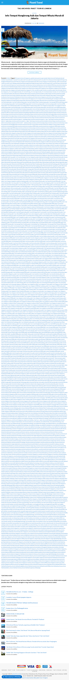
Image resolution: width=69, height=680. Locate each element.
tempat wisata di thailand (39, 485)
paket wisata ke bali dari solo (33, 382)
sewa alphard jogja (10, 425)
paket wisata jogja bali (20, 378)
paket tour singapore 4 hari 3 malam (24, 289)
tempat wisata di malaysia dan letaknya (32, 473)
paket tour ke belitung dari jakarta (10, 232)
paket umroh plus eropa (55, 348)
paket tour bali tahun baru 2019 (27, 200)
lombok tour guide (23, 145)
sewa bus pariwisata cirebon (36, 432)
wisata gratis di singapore (16, 542)
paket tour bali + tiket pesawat (31, 184)
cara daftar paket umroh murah (54, 90)
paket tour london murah (42, 255)
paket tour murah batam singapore (53, 267)
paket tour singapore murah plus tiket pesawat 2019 (54, 310)
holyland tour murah (32, 134)
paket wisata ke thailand (49, 385)
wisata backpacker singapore (20, 531)
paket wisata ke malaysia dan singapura (32, 384)
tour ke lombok (8, 516)
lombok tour (51, 143)
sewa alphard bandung (55, 421)
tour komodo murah (6, 518)
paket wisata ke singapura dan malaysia (33, 385)
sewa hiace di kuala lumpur (59, 454)
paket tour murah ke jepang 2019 (18, 272)
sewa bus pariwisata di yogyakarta (51, 435)
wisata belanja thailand (54, 533)
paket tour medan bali (36, 265)
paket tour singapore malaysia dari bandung (16, 305)
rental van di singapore (17, 420)
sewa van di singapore (40, 464)
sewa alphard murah (58, 425)
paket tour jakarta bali (20, 220)
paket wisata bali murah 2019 (32, 370)
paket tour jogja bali (57, 227)
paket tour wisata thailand (54, 330)
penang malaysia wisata (47, 411)
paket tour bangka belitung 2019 (53, 201)
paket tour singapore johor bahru (21, 298)
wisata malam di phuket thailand (35, 550)
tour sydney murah (42, 525)
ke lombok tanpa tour (55, 140)
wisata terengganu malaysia (22, 564)
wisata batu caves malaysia (28, 533)
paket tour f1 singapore (19, 217)
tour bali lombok (9, 504)
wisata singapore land (35, 561)
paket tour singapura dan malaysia (56, 313)
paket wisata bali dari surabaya (19, 368)
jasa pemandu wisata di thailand (26, 140)
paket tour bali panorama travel (42, 198)
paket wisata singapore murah (13, 404)
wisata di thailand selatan (26, 540)
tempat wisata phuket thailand (34, 492)
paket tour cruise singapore (32, 214)
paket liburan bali (5, 160)
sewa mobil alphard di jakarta (51, 457)
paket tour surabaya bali (29, 315)
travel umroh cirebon (58, 526)
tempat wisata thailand (31, 495)
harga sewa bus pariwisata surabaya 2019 (25, 126)
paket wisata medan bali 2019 (43, 394)
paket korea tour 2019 (44, 159)
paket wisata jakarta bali (56, 377)
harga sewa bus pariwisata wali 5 (36, 129)
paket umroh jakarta (30, 339)
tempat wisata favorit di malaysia (29, 488)
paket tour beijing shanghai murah (14, 208)
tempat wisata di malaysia (16, 471)
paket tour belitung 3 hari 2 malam (19, 210)
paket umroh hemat (62, 337)
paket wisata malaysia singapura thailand (25, 394)
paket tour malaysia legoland (55, 260)
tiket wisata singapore (35, 500)
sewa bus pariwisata (45, 428)
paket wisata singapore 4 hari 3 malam (54, 399)
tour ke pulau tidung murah (59, 516)
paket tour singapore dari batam (29, 293)
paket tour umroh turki (37, 325)
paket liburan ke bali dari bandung (48, 164)
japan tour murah (14, 140)
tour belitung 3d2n (20, 507)
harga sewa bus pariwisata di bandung (23, 116)
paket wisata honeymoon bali (42, 377)
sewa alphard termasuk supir (59, 427)
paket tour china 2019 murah (18, 214)
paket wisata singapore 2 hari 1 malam (19, 399)
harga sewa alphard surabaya (37, 110)
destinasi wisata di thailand (12, 97)
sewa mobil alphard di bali (21, 457)
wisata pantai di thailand (50, 557)
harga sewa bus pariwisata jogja (37, 122)
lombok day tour (9, 143)
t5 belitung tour (18, 466)
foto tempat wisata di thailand (43, 98)
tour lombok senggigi (50, 519)
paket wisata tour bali (23, 409)
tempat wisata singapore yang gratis (18, 494)
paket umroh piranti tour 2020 (38, 346)
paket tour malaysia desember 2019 (38, 260)
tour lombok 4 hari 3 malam (19, 519)
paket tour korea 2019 (36, 241)
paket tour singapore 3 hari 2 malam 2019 (57, 287)
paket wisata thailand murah (58, 408)
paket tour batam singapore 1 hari (15, 205)
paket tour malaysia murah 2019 (20, 262)
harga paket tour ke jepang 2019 (17, 104)
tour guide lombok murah (38, 511)
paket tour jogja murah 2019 (30, 229)
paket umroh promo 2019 (36, 351)
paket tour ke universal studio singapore (47, 239)
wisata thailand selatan (15, 567)
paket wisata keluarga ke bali (15, 387)
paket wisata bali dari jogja (54, 366)
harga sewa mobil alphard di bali (14, 131)
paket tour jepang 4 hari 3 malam (19, 224)
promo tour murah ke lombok (31, 415)
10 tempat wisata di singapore (22, 78)
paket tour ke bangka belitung (32, 231)
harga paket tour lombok (7, 105)
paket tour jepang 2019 (54, 222)
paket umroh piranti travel (53, 346)
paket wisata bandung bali (53, 372)
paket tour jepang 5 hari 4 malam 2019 (53, 224)
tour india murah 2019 (29, 512)
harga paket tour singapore (41, 105)
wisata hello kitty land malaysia (57, 542)
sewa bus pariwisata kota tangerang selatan (49, 440)
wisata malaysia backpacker (19, 552)
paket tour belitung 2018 (57, 208)
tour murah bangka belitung (18, 521)
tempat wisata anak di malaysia (9, 468)
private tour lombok (32, 413)
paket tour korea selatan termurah (36, 246)
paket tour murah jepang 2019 (49, 269)
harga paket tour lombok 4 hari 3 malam (24, 105)
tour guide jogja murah (25, 511)
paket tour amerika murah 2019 (50, 181)
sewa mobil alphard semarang (31, 463)
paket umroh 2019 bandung (31, 332)
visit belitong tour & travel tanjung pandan (16, 530)
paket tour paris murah (42, 281)
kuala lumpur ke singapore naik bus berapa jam (44, 141)
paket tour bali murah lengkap (55, 195)
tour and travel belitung (23, 502)
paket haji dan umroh (41, 157)
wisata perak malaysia (26, 559)
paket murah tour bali (61, 176)
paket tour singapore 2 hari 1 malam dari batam (13, 286)
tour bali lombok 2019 (19, 504)
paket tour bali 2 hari (55, 184)
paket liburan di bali (34, 162)
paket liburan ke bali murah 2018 (30, 167)
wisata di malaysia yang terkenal (30, 537)
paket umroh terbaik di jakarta (39, 353)
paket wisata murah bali (57, 394)
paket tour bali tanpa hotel (42, 200)
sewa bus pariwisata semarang (13, 449)
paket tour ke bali (56, 229)
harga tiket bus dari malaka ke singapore (51, 131)
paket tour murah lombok (52, 274)
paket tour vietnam (25, 327)
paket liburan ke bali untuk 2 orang (22, 169)
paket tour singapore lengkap (39, 299)
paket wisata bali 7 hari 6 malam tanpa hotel (41, 365)
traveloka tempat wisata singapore (10, 528)
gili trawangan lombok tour (58, 98)
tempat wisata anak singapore (41, 468)
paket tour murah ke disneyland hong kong (35, 270)
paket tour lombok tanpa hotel (56, 253)
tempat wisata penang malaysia (18, 492)
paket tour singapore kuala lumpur (54, 298)
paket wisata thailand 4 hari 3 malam (41, 408)
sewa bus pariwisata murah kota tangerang (25, 445)
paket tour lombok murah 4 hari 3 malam (21, 253)
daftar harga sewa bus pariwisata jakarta (34, 93)
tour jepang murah (50, 512)
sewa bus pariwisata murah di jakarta (30, 444)
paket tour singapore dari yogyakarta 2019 (54, 294)
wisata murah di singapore (40, 555)
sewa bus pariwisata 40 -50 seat (58, 428)
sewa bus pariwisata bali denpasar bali (44, 430)
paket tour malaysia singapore (35, 262)
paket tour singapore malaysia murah (58, 305)
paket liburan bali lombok (45, 160)
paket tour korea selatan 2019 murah (18, 246)
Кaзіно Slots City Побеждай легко (17, 608)
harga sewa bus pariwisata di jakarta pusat (20, 117)
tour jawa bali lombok (40, 512)
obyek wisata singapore (41, 155)
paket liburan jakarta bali (45, 162)
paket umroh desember (34, 336)
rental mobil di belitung (54, 418)
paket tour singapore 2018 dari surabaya (35, 286)
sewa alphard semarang (34, 427)
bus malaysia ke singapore (39, 88)
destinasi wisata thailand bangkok (9, 98)
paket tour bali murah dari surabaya (38, 195)
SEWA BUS (49, 670)
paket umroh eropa (23, 337)
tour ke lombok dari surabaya (45, 516)
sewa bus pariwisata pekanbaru (17, 447)
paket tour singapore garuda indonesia (11, 296)
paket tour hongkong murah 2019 (40, 219)
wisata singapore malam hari (48, 561)
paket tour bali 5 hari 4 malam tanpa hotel (21, 189)
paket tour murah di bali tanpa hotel (33, 269)
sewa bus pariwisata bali (28, 430)
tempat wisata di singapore (21, 478)
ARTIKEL (64, 670)
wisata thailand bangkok (18, 566)
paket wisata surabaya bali (33, 406)
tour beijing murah (43, 506)
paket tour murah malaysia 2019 (38, 275)
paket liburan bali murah (7, 162)
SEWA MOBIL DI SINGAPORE (15, 614)
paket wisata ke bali (16, 380)
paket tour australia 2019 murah (59, 183)
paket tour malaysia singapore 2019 (53, 262)
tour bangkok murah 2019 (32, 506)
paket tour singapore (29, 284)
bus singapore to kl (29, 90)
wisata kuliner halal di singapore (28, 549)
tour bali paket (28, 504)
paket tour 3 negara (42, 677)
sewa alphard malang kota (45, 425)
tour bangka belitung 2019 (50, 504)
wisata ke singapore (19, 545)
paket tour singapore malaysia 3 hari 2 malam (27, 301)
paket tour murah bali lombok (36, 267)
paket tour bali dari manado (14, 191)
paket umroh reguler (14, 353)
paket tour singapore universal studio (21, 313)
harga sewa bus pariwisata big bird (44, 112)
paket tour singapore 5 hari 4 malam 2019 (16, 291)
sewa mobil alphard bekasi (8, 457)
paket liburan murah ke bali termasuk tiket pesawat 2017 (49, 174)
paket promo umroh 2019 (34, 177)
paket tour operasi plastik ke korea (47, 279)
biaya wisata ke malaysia (60, 85)
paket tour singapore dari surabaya (15, 294)
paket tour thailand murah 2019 (39, 322)
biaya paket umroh (24, 85)
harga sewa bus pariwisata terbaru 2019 (42, 128)
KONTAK (34, 671)
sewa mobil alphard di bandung (36, 457)
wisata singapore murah (12, 562)
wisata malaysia (61, 550)
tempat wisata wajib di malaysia (59, 497)
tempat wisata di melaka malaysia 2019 (42, 475)
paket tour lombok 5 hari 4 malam (23, 251)
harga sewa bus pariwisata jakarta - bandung (16, 119)
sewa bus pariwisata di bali (50, 432)
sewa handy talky (31, 677)
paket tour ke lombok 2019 (29, 236)
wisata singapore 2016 (12, 561)
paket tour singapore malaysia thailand (11, 306)
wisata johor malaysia (6, 543)
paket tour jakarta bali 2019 (33, 220)
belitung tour (58, 83)
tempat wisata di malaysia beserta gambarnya (51, 471)
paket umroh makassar (11, 341)
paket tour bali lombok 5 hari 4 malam (46, 193)
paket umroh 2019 (19, 332)
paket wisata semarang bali (57, 397)
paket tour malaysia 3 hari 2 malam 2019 (11, 258)
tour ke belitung (38, 514)
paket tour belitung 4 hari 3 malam (37, 210)
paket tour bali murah (10, 195)
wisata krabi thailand (16, 547)
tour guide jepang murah (13, 511)
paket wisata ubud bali (50, 409)
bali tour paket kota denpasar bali (47, 79)
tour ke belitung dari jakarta (50, 514)
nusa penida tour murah (58, 148)
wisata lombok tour (21, 550)
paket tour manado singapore (23, 265)
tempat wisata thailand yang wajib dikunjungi (17, 497)
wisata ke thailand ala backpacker (55, 545)
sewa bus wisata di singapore (45, 454)
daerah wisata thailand (18, 93)
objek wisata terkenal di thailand (34, 153)
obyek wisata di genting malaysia (14, 155)
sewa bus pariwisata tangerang (51, 451)
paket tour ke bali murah (18, 231)
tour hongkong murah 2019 (16, 512)
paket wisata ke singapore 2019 (15, 385)
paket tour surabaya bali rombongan (52, 317)
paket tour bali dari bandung (39, 189)
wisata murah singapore (26, 557)
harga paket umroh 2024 (21, 107)
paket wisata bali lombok (51, 368)
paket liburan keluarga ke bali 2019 (18, 171)
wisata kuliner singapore (60, 549)
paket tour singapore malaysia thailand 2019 (32, 306)
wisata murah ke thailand (14, 557)
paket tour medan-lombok (49, 265)
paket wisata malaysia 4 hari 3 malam (52, 390)
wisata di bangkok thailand (55, 535)
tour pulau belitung (32, 525)
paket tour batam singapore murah (49, 207)
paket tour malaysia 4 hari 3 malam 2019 (49, 258)
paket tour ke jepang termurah (12, 234)
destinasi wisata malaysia (25, 97)
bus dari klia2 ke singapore (36, 86)
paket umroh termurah (53, 353)
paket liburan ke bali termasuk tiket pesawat (50, 167)
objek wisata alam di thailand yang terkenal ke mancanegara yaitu (48, 150)
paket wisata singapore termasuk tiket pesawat (52, 404)
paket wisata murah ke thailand (33, 396)
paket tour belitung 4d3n (52, 210)
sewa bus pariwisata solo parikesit (29, 449)
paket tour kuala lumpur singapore (15, 248)
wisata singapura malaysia (7, 564)
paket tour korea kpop (48, 243)
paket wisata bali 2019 (57, 360)
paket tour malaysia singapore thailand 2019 (27, 263)
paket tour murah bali (23, 267)
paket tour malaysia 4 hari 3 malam (30, 258)
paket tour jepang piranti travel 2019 (14, 227)
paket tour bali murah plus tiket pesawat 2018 (45, 196)
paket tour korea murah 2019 (8, 244)
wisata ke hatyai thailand (19, 543)
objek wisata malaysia (56, 152)
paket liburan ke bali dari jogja (15, 165)
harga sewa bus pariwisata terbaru (23, 128)
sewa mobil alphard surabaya (46, 463)
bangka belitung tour (61, 79)
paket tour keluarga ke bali (15, 241)
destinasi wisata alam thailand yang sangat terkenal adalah (19, 95)
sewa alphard (36, 421)
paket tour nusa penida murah (30, 279)
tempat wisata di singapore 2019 (37, 478)
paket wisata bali (40, 358)
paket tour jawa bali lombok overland (16, 222)
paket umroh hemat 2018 (7, 339)
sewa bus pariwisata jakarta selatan (45, 439)
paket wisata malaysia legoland (24, 392)
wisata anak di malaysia (43, 530)
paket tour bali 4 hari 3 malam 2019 (41, 188)
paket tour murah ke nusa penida (55, 272)
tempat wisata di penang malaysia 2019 (51, 476)
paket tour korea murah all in (38, 244)
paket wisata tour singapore (37, 409)
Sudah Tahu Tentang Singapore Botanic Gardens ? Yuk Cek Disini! (26, 652)
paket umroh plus (32, 348)
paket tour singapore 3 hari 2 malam (37, 287)
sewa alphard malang (33, 425)
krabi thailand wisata (27, 141)
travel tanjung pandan (30, 526)
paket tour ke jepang (24, 232)
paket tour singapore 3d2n (8, 289)
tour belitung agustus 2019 (46, 507)
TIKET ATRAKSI (57, 670)
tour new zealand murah (47, 523)
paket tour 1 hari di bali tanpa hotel (10, 179)
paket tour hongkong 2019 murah (9, 219)
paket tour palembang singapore (27, 281)
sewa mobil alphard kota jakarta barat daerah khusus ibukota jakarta (26, 461)
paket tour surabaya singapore (21, 318)
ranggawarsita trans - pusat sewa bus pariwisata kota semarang (33, 416)
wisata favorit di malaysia (39, 540)
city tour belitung (25, 92)
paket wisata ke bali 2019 (27, 380)
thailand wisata (58, 499)
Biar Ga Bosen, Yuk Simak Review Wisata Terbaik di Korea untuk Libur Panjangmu (31, 641)
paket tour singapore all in (47, 291)
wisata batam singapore (14, 533)
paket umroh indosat (19, 339)
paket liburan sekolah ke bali (34, 176)
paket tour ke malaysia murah (19, 238)
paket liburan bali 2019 (16, 160)
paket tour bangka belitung (38, 201)
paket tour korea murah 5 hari (23, 244)
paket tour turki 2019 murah (52, 324)
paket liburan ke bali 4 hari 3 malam (30, 164)
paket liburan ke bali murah (15, 167)
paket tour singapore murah (12, 308)
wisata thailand (47, 564)
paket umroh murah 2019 (7, 342)
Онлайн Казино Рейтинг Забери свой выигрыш (22, 603)
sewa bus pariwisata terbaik (20, 452)
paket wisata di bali (39, 375)
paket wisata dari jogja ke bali (8, 375)
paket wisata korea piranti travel (32, 387)
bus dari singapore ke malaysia (25, 88)
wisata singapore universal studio (55, 562)
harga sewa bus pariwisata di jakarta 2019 (43, 116)
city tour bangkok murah (15, 92)
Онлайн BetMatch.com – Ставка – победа (19, 592)
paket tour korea (26, 241)
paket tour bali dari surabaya (41, 191)
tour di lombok (49, 509)
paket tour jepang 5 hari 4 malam (36, 224)
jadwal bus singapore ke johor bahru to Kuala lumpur (41, 136)
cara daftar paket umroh (40, 90)
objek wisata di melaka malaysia (25, 152)
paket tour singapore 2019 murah (20, 287)
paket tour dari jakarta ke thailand (48, 214)
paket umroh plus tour (18, 349)
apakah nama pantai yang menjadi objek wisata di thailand (45, 78)
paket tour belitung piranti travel (35, 212)
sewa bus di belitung (6, 428)
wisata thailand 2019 (57, 564)
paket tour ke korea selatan (51, 234)
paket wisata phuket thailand (13, 397)
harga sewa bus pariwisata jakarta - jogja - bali (20, 121)
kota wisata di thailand (15, 141)
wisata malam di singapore (50, 550)
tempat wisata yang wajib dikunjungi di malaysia (13, 499)
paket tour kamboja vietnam (45, 229)
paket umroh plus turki (29, 349)
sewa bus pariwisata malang (18, 442)
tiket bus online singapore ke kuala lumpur (18, 500)
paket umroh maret (22, 341)
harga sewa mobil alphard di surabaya (31, 131)
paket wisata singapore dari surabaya (26, 401)
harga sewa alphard (11, 110)
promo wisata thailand (44, 415)
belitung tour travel (14, 85)
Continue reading (34, 72)
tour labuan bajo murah (17, 518)
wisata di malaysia (17, 537)
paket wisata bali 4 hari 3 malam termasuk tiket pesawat (47, 363)
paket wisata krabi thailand (47, 387)
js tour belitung (45, 140)
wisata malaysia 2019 (6, 552)
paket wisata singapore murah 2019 (30, 404)
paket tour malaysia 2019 (43, 256)
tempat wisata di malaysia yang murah (22, 475)
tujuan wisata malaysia (52, 528)
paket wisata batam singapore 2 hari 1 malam (37, 373)
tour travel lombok (52, 525)
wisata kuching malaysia (28, 547)
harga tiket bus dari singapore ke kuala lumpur (28, 133)
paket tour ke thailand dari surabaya (13, 239)
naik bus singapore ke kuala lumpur (43, 148)
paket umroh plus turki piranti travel (10, 351)
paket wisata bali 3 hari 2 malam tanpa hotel (48, 361)
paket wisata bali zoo (41, 372)
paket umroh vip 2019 (48, 356)
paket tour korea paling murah (53, 244)
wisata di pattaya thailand (45, 537)
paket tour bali (18, 184)
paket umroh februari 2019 (34, 337)
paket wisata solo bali (20, 406)
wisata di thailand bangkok (12, 540)
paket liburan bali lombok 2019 (59, 160)
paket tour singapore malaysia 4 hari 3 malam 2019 (33, 303)
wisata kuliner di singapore (13, 549)
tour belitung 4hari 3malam (32, 507)
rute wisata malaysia (28, 421)
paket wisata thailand (12, 408)
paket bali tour (8, 157)
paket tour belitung (28, 208)
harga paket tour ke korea (31, 104)
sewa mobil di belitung (12, 464)
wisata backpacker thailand (36, 531)
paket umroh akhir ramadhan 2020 (9, 334)
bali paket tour (11, 79)
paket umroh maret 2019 (34, 341)
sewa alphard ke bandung (21, 425)
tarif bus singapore (27, 466)
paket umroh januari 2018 (42, 339)
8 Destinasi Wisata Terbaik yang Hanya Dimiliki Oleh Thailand (25, 625)
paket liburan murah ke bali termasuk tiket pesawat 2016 (20, 174)
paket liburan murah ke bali (15, 172)
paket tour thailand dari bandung (9, 322)
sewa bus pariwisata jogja (14, 440)
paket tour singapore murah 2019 (27, 308)
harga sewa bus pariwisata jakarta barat (42, 121)
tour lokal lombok (27, 518)
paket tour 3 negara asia (45, 179)
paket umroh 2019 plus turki (58, 332)
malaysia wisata (55, 146)
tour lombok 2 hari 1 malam (46, 518)
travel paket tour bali (19, 526)
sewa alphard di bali (15, 423)
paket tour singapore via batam (39, 313)
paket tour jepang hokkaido (35, 226)
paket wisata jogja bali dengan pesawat (50, 378)
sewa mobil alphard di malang (17, 459)
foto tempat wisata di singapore (27, 98)
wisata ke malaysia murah (7, 545)
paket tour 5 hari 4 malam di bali (34, 181)
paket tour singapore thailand (53, 311)
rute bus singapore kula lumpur (14, 421)
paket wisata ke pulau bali (48, 384)
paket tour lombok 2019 (41, 250)
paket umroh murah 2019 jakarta (22, 342)
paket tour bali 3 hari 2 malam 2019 (50, 186)
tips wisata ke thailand (10, 502)
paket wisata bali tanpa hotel (13, 372)
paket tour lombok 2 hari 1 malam (14, 250)
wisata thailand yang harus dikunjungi (31, 567)
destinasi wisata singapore (39, 97)
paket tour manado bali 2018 (8, 265)
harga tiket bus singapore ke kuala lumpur (50, 133)
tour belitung (52, 506)
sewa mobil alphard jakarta (48, 459)
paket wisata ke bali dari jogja (42, 380)
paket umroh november (12, 344)
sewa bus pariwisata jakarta (24, 437)
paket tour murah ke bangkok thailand (14, 270)
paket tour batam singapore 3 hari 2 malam (52, 205)
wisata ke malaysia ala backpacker (56, 543)
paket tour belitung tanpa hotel (52, 212)
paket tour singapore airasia (34, 291)
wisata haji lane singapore (30, 542)
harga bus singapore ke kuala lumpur (10, 100)
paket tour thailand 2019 (12, 320)
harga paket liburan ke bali (26, 100)
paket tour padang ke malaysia (11, 281)
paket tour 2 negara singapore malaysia (29, 179)
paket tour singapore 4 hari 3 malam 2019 (43, 289)
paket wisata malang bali (40, 389)
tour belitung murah (18, 509)
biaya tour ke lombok (34, 85)
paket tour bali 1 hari (44, 184)
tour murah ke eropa (41, 521)
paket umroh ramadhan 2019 (50, 351)
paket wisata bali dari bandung (39, 366)
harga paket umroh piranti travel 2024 (49, 107)
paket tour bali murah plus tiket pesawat (23, 196)
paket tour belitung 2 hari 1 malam (42, 208)
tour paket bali (12, 525)
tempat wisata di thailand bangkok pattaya (12, 487)
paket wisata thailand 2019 (25, 408)
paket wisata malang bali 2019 (54, 389)
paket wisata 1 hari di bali (60, 356)
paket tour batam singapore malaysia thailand (28, 207)
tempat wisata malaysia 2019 (13, 490)
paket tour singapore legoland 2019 (23, 299)
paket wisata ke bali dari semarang (17, 382)
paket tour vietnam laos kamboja (51, 329)
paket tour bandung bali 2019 (23, 201)
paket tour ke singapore (34, 238)
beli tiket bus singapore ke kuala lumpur (24, 81)
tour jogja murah (5, 514)
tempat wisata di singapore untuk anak (37, 482)
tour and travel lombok (35, 502)
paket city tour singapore (29, 157)
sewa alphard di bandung (27, 423)
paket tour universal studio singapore (53, 325)
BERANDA (4, 670)
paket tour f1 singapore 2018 (32, 217)
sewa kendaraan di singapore (35, 456)
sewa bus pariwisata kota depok (29, 440)
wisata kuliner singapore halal (8, 550)
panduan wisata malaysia (34, 411)
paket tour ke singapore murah (48, 238)
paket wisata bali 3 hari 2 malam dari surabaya (25, 361)
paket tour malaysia (14, 256)
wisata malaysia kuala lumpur (50, 552)
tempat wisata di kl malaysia (46, 470)
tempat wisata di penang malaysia (32, 476)
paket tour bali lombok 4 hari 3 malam (27, 193)
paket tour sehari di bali (17, 282)
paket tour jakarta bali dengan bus (49, 220)
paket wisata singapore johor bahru (45, 401)
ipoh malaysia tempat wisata (21, 136)
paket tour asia (12, 183)
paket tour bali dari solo (28, 191)
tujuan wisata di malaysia (40, 528)
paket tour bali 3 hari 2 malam (34, 186)
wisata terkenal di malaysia (36, 564)
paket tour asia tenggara (44, 183)
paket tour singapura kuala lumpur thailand (12, 315)
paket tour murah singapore (39, 277)
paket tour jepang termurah (45, 227)
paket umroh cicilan (23, 336)
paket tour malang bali (54, 255)
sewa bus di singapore (17, 428)
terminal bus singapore (32, 499)
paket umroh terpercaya (15, 354)
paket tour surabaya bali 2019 (43, 315)
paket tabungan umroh (61, 177)
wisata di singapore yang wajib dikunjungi (50, 538)
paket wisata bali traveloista (28, 372)
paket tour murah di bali (18, 269)
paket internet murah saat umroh (15, 159)
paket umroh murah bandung (37, 342)
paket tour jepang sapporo (30, 227)
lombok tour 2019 (59, 143)
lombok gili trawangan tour (20, 143)
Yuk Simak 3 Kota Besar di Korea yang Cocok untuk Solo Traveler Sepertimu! (30, 647)
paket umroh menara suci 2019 (48, 341)
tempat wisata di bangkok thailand (10, 470)
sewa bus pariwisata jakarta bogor (57, 437)
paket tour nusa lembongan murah (14, 279)
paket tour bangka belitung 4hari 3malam (27, 203)
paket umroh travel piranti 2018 (45, 354)
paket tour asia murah (32, 183)
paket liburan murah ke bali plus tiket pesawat (33, 172)
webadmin (41, 23)
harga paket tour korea (44, 104)
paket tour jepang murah (48, 226)
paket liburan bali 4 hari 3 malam (30, 160)
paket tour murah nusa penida (8, 277)
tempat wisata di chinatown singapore (29, 470)
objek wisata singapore (19, 153)
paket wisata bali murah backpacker (49, 370)
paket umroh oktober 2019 (52, 344)
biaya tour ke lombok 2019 (47, 85)
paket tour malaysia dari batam (21, 260)
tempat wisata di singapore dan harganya (42, 480)
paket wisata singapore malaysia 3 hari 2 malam (18, 403)
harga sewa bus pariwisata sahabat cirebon (46, 124)
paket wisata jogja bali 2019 (33, 378)
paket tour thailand (34, 318)
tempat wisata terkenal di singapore (15, 495)
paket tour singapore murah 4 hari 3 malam (46, 308)
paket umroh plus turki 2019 (42, 349)
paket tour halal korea (45, 217)
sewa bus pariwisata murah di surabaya (49, 444)
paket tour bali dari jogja (53, 189)
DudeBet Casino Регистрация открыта (18, 597)
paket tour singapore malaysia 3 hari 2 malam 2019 (51, 301)
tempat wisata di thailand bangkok (55, 485)
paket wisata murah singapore (49, 396)
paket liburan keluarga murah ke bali (37, 171)
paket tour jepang (30, 222)
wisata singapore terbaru (25, 562)
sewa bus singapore (33, 454)
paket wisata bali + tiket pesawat (53, 358)
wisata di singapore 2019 (18, 538)
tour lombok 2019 (57, 518)
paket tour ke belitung (46, 231)
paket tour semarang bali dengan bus (45, 282)
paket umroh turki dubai (28, 356)
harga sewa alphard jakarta (23, 110)
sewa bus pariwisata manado (32, 442)
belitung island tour (39, 83)
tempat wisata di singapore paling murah (17, 482)
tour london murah (61, 519)
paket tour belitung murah (19, 212)
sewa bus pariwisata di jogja (48, 433)
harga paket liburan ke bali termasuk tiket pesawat (46, 100)
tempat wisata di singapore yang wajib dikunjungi (38, 483)
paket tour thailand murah (24, 322)
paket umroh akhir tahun (24, 334)
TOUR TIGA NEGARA (32, 670)
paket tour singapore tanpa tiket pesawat (11, 311)
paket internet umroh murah (31, 159)
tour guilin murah (49, 511)
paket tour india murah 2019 (56, 219)
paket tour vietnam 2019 (49, 327)
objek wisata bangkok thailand (9, 152)
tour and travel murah (46, 502)
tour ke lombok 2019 (18, 516)
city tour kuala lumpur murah (49, 92)
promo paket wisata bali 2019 (58, 413)
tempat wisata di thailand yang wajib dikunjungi (53, 487)
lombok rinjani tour (43, 143)
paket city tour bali (17, 157)
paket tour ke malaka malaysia (43, 236)
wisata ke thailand (29, 545)
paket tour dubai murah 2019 (57, 215)
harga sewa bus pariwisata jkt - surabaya (18, 122)
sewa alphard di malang (39, 423)
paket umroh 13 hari (10, 332)
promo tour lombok (6, 415)
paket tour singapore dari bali (13, 293)
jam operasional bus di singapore (44, 138)
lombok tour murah (33, 145)
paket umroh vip (38, 356)
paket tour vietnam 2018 (36, 327)
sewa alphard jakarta (51, 423)
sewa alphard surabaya (45, 427)
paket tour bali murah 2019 (22, 195)
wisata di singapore (6, 538)
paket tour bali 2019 (22, 186)
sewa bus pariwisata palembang (44, 445)
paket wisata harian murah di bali (26, 377)
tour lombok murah (40, 519)
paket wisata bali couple (25, 366)
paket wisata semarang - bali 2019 (41, 397)
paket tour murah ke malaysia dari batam (37, 272)
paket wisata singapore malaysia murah (40, 403)
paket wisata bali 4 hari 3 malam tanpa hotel (22, 363)
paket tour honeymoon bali (58, 217)
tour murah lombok (24, 523)
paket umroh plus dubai (43, 348)
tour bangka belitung (38, 504)
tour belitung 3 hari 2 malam (8, 507)
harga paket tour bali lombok (13, 102)
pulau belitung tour (55, 415)
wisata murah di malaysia (27, 555)
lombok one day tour (32, 143)
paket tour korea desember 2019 (34, 243)
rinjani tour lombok (28, 420)
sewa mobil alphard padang (16, 463)
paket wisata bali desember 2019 (36, 368)
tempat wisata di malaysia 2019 (31, 471)
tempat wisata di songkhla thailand (24, 485)
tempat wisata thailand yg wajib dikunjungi (40, 497)
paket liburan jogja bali (58, 162)
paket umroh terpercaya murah (29, 354)
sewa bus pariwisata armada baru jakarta (11, 430)
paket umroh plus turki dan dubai (58, 349)
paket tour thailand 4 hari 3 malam (27, 320)
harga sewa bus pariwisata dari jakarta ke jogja (42, 114)
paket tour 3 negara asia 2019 (59, 179)
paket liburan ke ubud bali (37, 169)
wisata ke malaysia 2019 (41, 543)
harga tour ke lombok (21, 134)
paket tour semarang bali (29, 282)
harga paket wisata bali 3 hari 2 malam (16, 109)
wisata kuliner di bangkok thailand (42, 547)
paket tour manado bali (60, 263)
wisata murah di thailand (53, 555)
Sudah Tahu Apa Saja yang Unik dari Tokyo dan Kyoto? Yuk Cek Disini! (27, 636)
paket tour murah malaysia (22, 275)
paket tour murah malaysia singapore (55, 275)
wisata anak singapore (55, 530)
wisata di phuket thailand (59, 537)
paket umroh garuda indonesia (49, 337)
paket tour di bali (17, 215)
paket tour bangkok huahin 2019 (46, 203)
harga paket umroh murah (33, 107)
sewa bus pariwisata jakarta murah (27, 439)
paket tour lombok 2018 (28, 250)
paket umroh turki (58, 354)
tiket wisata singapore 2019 (49, 500)
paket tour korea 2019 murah (50, 241)
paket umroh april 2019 (36, 334)
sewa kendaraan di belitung (21, 456)
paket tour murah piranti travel (24, 277)
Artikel (34, 13)
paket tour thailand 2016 (46, 318)
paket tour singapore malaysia (55, 299)
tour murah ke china (30, 521)
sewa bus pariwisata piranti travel (34, 447)
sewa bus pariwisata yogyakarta (19, 454)
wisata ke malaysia (30, 543)
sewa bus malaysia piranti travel (31, 428)
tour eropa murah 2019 (58, 509)
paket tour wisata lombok (40, 330)
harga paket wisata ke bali (46, 109)
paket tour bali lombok (12, 193)
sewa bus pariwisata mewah (47, 442)
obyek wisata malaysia (29, 155)
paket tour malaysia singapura (46, 263)
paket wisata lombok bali (15, 389)
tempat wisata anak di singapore (25, 468)
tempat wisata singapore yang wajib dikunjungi (40, 494)
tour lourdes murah (6, 521)
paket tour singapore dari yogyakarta (34, 294)
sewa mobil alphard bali (59, 456)
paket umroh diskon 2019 (11, 337)
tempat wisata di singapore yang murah (16, 483)
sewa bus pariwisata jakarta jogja (9, 439)
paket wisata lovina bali (28, 389)
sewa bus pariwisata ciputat (22, 432)
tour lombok (36, 518)
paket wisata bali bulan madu (11, 366)
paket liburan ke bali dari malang (31, 165)
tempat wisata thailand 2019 (44, 495)
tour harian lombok (58, 511)
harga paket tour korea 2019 (58, 104)
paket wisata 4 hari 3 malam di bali (9, 358)
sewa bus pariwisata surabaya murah (34, 451)
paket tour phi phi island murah (56, 281)
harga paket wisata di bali (32, 109)
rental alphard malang (26, 418)
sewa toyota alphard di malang (26, 464)
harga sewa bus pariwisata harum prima (41, 117)
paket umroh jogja (53, 339)
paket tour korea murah (60, 243)
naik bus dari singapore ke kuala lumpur (24, 148)
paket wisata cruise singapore (56, 373)
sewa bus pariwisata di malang (13, 435)
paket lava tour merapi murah (57, 159)
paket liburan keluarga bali (51, 169)
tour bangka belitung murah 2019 (17, 506)
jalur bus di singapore (30, 138)
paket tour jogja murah (17, 229)
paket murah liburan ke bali (48, 176)
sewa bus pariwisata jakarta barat (40, 437)
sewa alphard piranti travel (20, 427)
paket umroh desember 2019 (48, 336)
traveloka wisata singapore (26, 528)
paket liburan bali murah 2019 (21, 162)
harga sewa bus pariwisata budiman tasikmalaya (18, 114)
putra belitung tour (12, 416)
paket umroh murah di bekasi (52, 342)
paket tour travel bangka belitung (35, 324)
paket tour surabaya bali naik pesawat (33, 317)
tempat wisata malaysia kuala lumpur (30, 490)
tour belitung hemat (58, 507)
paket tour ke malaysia (57, 236)
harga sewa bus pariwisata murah (53, 122)
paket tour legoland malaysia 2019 (49, 248)
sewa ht (23, 677)
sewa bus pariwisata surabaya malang (15, 451)
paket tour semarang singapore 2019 (15, 284)
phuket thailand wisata (20, 413)
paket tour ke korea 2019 (37, 234)
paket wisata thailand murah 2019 (9, 409)
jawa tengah (38, 140)
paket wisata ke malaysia (15, 384)
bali (61, 78)
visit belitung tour (32, 530)
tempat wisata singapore (49, 492)
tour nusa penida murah (59, 523)
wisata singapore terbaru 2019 (39, 562)
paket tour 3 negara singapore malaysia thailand (13, 181)
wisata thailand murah (30, 566)
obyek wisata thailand (53, 155)
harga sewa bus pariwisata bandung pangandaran (23, 112)
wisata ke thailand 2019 (40, 545)
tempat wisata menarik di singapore (49, 490)
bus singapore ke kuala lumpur (16, 90)
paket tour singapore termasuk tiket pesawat (34, 311)
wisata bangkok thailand (49, 531)
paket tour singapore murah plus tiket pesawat (29, 310)
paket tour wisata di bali (28, 330)
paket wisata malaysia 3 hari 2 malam (33, 390)
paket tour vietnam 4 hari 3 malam (16, 329)
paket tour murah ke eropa (52, 270)
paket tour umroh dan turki (24, 325)
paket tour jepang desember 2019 (18, 226)
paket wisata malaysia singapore (56, 392)
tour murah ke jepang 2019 (52, 521)
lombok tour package (44, 145)
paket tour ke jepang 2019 (49, 232)
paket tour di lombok (44, 215)
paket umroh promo (25, 351)
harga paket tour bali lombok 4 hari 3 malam (32, 102)
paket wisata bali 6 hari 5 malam (22, 365)
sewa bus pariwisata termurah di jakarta (38, 452)
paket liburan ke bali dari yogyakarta (49, 165)
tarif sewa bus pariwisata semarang (41, 466)
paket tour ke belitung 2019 (59, 231)
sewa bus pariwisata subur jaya (46, 449)
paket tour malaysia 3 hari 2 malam (58, 256)
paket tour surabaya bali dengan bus (14, 317)
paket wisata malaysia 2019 (16, 390)
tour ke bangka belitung (28, 514)
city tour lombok (60, 92)
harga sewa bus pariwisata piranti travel (25, 124)
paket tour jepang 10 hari (42, 222)
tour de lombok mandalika (38, 509)
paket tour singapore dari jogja (46, 293)
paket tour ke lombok (16, 236)
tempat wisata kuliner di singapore (47, 488)
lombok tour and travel (13, 145)
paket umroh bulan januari (11, 336)
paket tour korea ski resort (51, 246)
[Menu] (2, 2)
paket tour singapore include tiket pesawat (48, 296)
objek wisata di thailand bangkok (42, 152)
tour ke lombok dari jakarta (30, 516)
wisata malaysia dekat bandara (34, 552)
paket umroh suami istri (26, 353)
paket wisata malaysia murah (40, 392)
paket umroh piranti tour (25, 346)
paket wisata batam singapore (18, 373)
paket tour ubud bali (12, 325)
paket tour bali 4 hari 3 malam (25, 188)
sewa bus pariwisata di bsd (18, 433)
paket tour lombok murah (54, 251)
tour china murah (27, 509)
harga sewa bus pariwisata (51, 110)
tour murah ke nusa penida (12, 523)
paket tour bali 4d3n (56, 188)
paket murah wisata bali (7, 177)
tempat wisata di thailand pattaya (32, 487)
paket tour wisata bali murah (14, 330)
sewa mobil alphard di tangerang (33, 459)
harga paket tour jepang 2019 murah (52, 102)
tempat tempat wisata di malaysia (58, 466)
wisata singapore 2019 (24, 561)
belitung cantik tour (57, 81)
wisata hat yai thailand (43, 542)
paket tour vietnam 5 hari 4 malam (33, 329)
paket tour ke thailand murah (30, 239)
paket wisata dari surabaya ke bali (25, 375)
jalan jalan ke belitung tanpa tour (16, 138)
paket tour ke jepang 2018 (36, 232)
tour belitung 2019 (60, 506)
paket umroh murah (61, 341)
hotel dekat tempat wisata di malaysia (46, 134)
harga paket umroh (9, 107)
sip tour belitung (9, 466)
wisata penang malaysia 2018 (13, 559)
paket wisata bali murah (19, 370)
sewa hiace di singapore (7, 456)
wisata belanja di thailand (41, 533)
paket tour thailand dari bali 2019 (59, 320)
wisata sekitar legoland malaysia (52, 559)
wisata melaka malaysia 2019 (13, 555)
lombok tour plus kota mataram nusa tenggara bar (16, 146)
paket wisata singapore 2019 (37, 399)
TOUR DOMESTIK (21, 670)
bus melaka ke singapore (53, 88)
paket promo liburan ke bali (20, 177)
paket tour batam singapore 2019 (32, 205)
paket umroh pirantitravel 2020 (20, 348)
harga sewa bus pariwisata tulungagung (17, 129)
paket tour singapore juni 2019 (37, 298)
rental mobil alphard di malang (40, 418)
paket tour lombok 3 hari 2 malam (55, 250)
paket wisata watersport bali (20, 411)
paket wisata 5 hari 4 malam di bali (27, 358)
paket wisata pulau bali (27, 397)
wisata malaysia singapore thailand (15, 554)
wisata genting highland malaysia (54, 540)
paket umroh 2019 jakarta (44, 332)
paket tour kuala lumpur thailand (32, 248)
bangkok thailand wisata (7, 81)
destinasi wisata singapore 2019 (55, 97)
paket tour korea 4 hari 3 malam (17, 243)
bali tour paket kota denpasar (31, 79)
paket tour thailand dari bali (43, 320)
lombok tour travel (34, 146)
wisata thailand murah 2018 (43, 566)
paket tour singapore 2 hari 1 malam (58, 284)
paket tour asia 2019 (21, 183)
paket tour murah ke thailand (21, 274)
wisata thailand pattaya (56, 566)
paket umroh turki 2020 (16, 356)
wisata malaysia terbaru (31, 554)
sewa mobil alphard (48, 456)
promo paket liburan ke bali (44, 413)
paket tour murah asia (12, 267)
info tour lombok (9, 136)
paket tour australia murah (8, 184)
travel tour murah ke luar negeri (44, 526)
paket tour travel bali (21, 324)
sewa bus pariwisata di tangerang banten (32, 435)
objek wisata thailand (48, 153)
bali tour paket (19, 79)
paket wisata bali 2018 (45, 360)
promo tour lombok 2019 (17, 415)
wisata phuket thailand (38, 559)
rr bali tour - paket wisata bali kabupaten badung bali (46, 420)
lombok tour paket (54, 145)
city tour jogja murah (36, 92)
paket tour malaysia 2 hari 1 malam (27, 256)
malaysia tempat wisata (45, 146)
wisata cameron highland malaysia (25, 535)
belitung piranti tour (50, 83)
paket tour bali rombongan (13, 200)
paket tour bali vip (10, 201)
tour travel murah (9, 526)
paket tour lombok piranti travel (40, 253)
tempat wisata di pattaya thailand (14, 476)
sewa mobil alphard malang (50, 461)
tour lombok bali (31, 519)
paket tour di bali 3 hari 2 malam (30, 215)
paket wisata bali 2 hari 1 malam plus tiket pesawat (27, 360)
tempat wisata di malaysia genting (51, 473)
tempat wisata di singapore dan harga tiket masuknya (18, 480)
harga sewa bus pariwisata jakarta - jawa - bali (39, 119)
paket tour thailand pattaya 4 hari (56, 322)
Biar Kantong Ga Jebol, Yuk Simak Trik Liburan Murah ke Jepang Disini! (28, 630)
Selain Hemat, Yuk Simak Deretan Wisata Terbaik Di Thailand (25, 619)
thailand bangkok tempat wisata (46, 499)
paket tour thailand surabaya (8, 324)
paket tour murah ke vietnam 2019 (37, 274)
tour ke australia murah (15, 514)
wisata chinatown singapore (41, 535)
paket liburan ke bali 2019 (15, 164)
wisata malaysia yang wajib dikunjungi (46, 554)
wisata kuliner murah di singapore (45, 549)
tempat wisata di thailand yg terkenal (10, 488)
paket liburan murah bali (52, 171)
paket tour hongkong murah (25, 219)
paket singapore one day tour (48, 177)
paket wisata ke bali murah (48, 382)
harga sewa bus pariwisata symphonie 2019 (46, 126)
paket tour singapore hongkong (29, 296)
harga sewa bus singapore (50, 129)
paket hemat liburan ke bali (54, 157)
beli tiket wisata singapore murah (42, 81)
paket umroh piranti (13, 346)
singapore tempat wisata (52, 464)
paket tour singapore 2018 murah (54, 286)
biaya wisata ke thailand (7, 86)
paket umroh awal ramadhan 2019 (51, 334)
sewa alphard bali (44, 421)
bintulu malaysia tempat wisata (22, 86)
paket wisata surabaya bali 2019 (48, 406)
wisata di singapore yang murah (32, 538)
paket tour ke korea (26, 234)
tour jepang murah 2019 (61, 512)
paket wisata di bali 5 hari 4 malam (52, 375)
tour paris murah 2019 (22, 525)
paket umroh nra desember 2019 (26, 344)
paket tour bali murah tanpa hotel (25, 198)
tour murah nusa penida (35, 523)
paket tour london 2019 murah (27, 255)
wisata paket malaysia (38, 557)
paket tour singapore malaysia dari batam (38, 305)
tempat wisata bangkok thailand (58, 468)
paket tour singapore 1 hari (42, 284)
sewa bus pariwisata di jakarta (33, 433)
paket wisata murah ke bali (18, 396)
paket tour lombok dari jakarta (39, 251)
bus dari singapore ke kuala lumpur (52, 86)
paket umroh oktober (40, 344)
